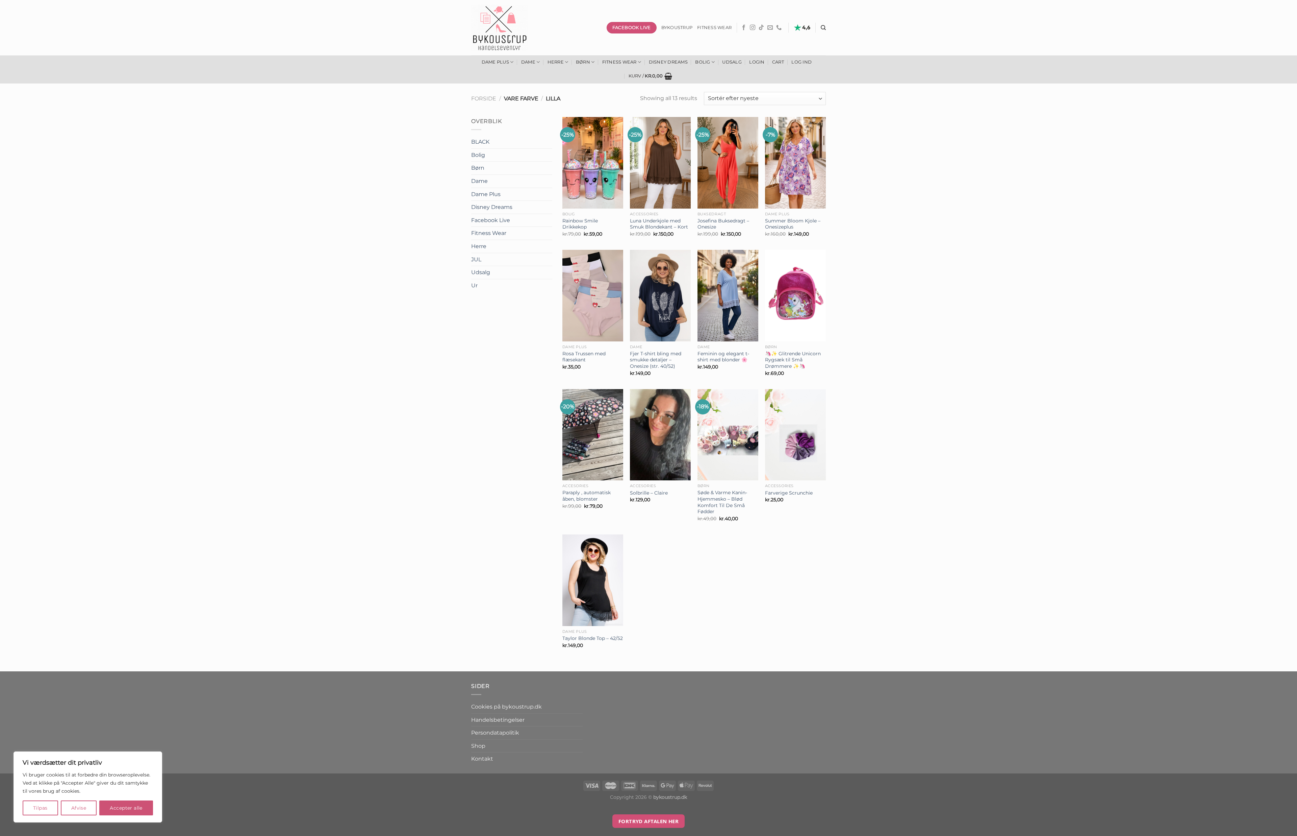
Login (756, 62)
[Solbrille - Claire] (660, 435)
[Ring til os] (779, 28)
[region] (88, 786)
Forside (483, 98)
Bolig (702, 62)
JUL (476, 259)
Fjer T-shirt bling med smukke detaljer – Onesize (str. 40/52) (655, 360)
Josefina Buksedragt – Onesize (723, 224)
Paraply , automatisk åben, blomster (586, 495)
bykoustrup (677, 27)
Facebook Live (490, 220)
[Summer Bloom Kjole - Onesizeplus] (795, 163)
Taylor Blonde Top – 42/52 (592, 638)
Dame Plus (495, 62)
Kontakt (482, 759)
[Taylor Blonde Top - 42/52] (592, 580)
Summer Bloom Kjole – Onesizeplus (792, 224)
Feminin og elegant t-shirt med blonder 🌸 (723, 357)
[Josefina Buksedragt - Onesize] (727, 163)
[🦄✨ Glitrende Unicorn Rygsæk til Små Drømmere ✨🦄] (795, 295)
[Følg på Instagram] (752, 28)
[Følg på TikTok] (761, 28)
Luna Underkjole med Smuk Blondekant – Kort (659, 224)
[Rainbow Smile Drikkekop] (592, 163)
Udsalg (732, 62)
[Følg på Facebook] (743, 28)
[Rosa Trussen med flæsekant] (592, 295)
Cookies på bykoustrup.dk (506, 706)
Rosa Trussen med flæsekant (584, 357)
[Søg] (823, 27)
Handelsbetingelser (498, 720)
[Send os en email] (770, 28)
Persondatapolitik (495, 733)
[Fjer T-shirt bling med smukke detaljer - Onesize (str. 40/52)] (660, 295)
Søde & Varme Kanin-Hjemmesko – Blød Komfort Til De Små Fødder (722, 502)
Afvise (78, 808)
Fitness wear (714, 27)
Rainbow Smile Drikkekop (580, 224)
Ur (474, 285)
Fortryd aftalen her (648, 821)
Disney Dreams (668, 62)
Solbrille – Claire (649, 493)
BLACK (480, 142)
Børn (583, 62)
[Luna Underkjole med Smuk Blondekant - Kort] (660, 163)
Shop (478, 746)
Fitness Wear (619, 62)
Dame (528, 62)
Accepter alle (126, 808)
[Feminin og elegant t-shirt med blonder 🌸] (727, 295)
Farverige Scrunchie (789, 493)
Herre (556, 62)
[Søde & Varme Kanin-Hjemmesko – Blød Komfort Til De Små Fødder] (727, 435)
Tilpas (40, 808)
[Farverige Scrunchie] (795, 435)
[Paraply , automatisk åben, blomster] (592, 435)
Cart (778, 62)
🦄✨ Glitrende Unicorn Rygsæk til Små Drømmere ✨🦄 (793, 360)
